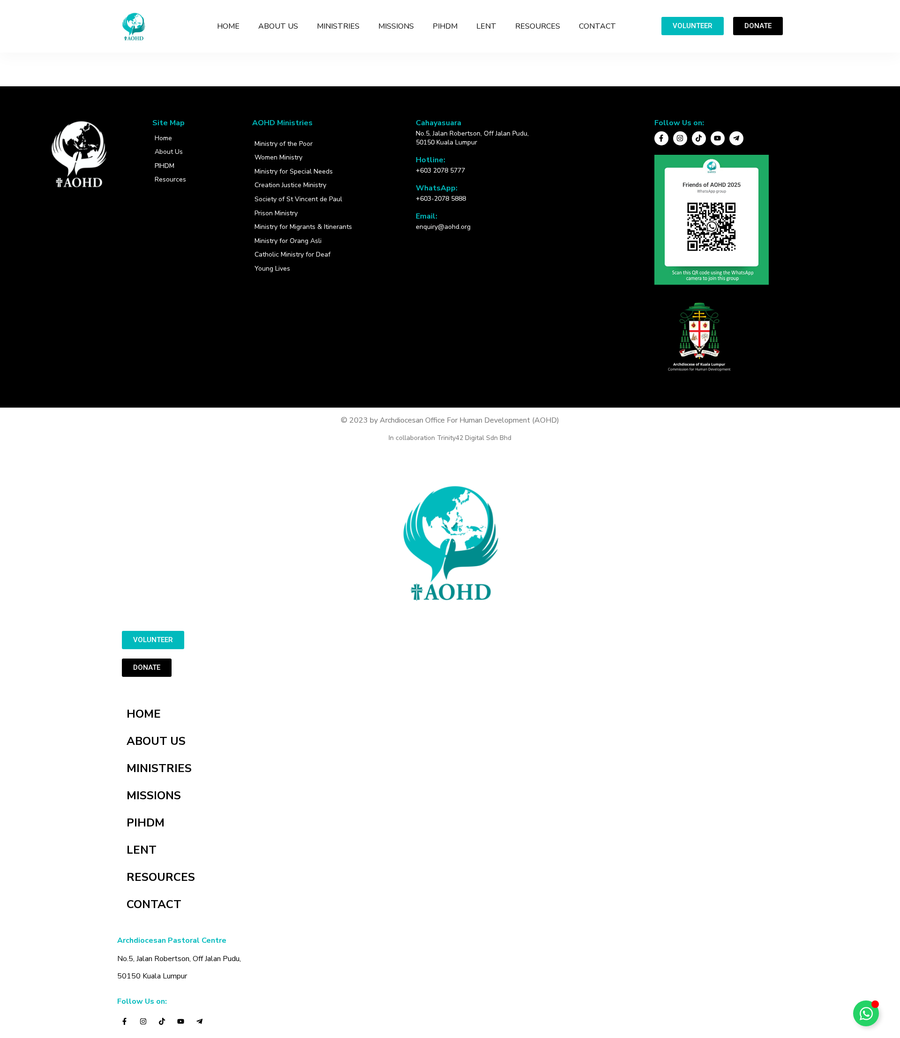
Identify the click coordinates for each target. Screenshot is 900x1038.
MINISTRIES (338, 26)
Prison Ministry (276, 213)
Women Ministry (278, 157)
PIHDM (445, 26)
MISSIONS (396, 26)
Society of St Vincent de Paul (298, 199)
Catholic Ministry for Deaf (292, 254)
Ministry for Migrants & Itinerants (303, 226)
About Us (169, 151)
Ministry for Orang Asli (288, 240)
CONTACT (597, 26)
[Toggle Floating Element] (866, 1013)
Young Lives (272, 268)
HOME (228, 26)
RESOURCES (537, 26)
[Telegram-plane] (736, 138)
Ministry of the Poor (284, 143)
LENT (486, 26)
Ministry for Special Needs (294, 171)
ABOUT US (278, 26)
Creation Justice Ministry (290, 185)
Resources (170, 179)
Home (163, 138)
